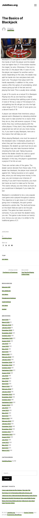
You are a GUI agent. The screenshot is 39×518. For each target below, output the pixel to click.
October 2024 (6, 367)
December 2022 (7, 426)
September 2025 (7, 338)
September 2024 (7, 370)
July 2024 (5, 375)
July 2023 (5, 408)
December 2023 (7, 394)
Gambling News (7, 238)
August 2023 (6, 405)
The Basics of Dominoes (10, 272)
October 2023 (6, 399)
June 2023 (5, 410)
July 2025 (5, 343)
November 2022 (7, 429)
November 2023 (7, 397)
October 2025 (6, 335)
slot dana (5, 305)
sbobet (4, 309)
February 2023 (6, 421)
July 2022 (5, 439)
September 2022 (7, 434)
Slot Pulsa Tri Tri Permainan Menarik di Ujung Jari (17, 493)
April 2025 (5, 351)
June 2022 (5, 442)
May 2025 (5, 349)
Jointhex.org (11, 512)
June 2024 (5, 378)
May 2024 (5, 381)
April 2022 (5, 448)
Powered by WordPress (14, 514)
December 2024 (7, 362)
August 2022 (6, 437)
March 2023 (6, 418)
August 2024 (6, 373)
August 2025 (6, 341)
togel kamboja (6, 301)
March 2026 (6, 322)
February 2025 (6, 357)
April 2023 (5, 415)
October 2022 (6, 432)
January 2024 (6, 391)
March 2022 (6, 450)
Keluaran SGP (6, 287)
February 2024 (6, 389)
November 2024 (7, 365)
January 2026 (6, 327)
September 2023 (7, 402)
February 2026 (6, 325)
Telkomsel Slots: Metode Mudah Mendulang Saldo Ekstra (19, 495)
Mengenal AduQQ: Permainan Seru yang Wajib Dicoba (18, 498)
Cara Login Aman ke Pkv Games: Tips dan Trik (16, 490)
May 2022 (5, 445)
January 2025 (6, 359)
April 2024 (5, 383)
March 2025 (6, 354)
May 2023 (5, 413)
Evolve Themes (28, 512)
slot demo (5, 259)
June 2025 (5, 346)
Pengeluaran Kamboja (9, 298)
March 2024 (6, 386)
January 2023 (6, 423)
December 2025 (7, 330)
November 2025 (7, 333)
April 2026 (5, 319)
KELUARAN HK (6, 291)
